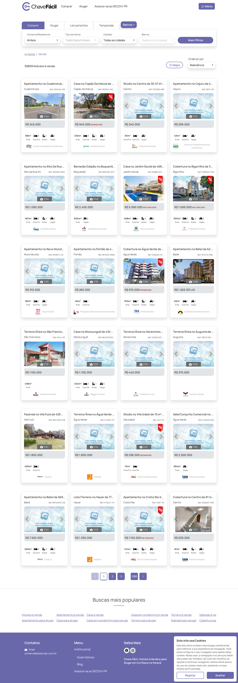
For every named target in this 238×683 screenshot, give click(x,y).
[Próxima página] (143, 576)
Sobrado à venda (209, 615)
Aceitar (220, 675)
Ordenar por (196, 59)
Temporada (106, 25)
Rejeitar (190, 675)
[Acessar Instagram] (133, 650)
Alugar (54, 25)
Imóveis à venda (32, 615)
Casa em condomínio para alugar (107, 620)
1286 (134, 576)
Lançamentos (79, 25)
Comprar (33, 25)
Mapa (176, 65)
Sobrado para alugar (184, 620)
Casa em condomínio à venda (149, 615)
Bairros (145, 34)
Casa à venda (95, 615)
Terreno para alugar (143, 620)
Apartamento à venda (70, 615)
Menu (208, 6)
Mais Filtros (195, 40)
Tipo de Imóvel (72, 34)
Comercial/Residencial (38, 34)
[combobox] (129, 24)
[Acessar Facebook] (126, 650)
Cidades (107, 34)
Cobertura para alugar (213, 620)
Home (31, 54)
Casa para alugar (67, 620)
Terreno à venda (181, 615)
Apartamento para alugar (38, 620)
